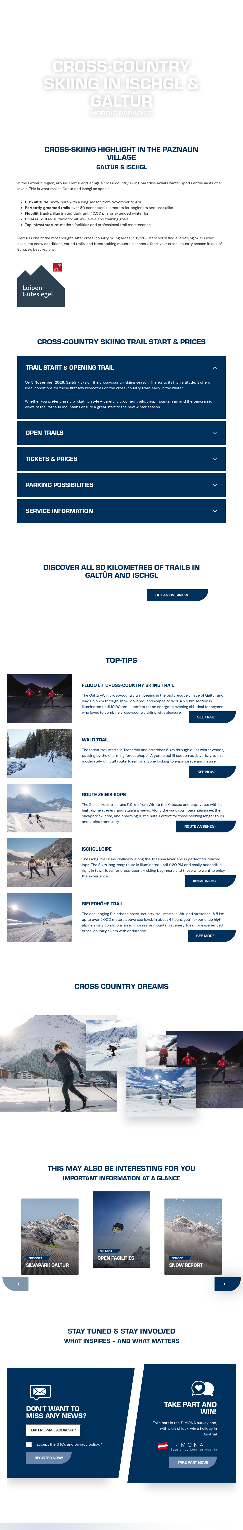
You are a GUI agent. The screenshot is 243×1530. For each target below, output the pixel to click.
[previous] (15, 1284)
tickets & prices (51, 459)
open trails (45, 432)
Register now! (49, 1458)
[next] (228, 1284)
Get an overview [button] (171, 595)
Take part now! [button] (193, 1462)
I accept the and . (69, 1444)
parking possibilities (59, 485)
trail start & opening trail (70, 367)
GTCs (61, 1444)
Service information (59, 511)
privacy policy (87, 1444)
